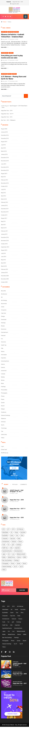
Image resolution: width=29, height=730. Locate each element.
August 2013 (4, 173)
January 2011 (4, 234)
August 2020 (4, 128)
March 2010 (4, 266)
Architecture (4, 294)
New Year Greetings (7, 560)
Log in (2, 446)
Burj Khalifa (5, 535)
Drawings (3, 322)
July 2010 (3, 253)
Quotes (3, 402)
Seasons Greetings (5, 415)
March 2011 (4, 227)
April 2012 (3, 195)
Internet (3, 367)
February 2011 (4, 231)
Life (9, 554)
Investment (3, 370)
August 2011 (4, 218)
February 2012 (4, 202)
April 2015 (3, 148)
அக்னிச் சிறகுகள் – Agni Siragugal (19, 664)
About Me (3, 290)
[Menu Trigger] (25, 16)
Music (9, 73)
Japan (3, 554)
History (2, 351)
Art (2, 297)
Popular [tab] (14, 484)
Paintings (3, 386)
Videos (16, 31)
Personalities (4, 389)
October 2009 (4, 282)
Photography (4, 393)
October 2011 (4, 215)
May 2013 (3, 176)
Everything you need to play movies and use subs (12, 56)
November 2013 (5, 170)
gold (13, 544)
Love (13, 554)
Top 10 (15, 566)
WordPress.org (4, 452)
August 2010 (4, 250)
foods (3, 544)
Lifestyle (3, 373)
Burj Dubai (23, 532)
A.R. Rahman (20, 529)
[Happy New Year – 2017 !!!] (6, 683)
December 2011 (5, 208)
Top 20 (21, 566)
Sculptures (3, 412)
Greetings (18, 544)
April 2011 (3, 224)
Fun (2, 338)
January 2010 (4, 272)
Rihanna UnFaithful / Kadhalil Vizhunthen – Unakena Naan (12, 35)
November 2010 (5, 240)
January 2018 (4, 132)
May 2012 (3, 192)
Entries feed (4, 449)
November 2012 (5, 183)
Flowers (20, 541)
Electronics (3, 329)
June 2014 (3, 164)
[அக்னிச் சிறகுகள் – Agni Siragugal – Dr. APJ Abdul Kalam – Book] (6, 664)
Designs (3, 316)
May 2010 (3, 259)
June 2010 (3, 256)
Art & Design (4, 300)
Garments (3, 341)
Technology (5, 52)
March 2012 (4, 199)
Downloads (3, 319)
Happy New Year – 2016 (6, 117)
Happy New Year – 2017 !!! (7, 113)
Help (2, 348)
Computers (3, 310)
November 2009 (5, 279)
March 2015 (4, 151)
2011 (8, 529)
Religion (3, 409)
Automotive (4, 303)
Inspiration (3, 357)
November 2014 (5, 160)
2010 (3, 529)
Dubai (18, 538)
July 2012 (3, 189)
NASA (24, 557)
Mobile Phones (11, 557)
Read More (3, 47)
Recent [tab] (6, 484)
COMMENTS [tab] (23, 484)
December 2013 (5, 167)
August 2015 (4, 141)
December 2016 (5, 135)
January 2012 (4, 205)
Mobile (4, 557)
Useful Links (4, 434)
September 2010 (5, 247)
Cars (17, 535)
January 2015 (4, 154)
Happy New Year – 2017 (20, 683)
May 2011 (3, 221)
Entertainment (4, 332)
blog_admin (4, 39)
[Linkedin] (10, 16)
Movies (2, 380)
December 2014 (5, 157)
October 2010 (4, 243)
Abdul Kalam (5, 532)
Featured (11, 31)
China (22, 535)
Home (4, 21)
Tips (2, 431)
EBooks (3, 326)
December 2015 (5, 138)
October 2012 (4, 186)
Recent (2, 405)
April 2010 (3, 263)
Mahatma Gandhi (21, 554)
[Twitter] (5, 16)
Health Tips (3, 345)
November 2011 (5, 211)
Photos (2, 396)
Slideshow (3, 418)
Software (3, 421)
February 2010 (4, 269)
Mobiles (3, 377)
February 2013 (4, 180)
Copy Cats (4, 31)
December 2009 (5, 275)
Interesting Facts (5, 361)
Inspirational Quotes (7, 551)
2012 (13, 529)
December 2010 (5, 237)
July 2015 (3, 144)
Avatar (16, 532)
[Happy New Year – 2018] (6, 674)
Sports (2, 425)
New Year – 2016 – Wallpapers (8, 120)
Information (4, 354)
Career (2, 306)
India (11, 547)
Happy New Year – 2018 (17, 1)
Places (2, 399)
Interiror (3, 364)
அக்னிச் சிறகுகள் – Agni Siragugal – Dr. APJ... (16, 490)
